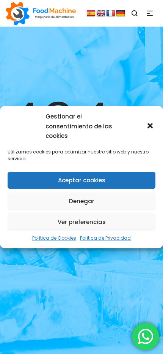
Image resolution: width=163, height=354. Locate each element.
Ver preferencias (82, 222)
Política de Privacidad (105, 238)
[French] (110, 13)
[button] (150, 126)
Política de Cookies (54, 238)
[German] (120, 13)
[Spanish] (91, 13)
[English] (100, 13)
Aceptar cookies (81, 180)
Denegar (81, 201)
